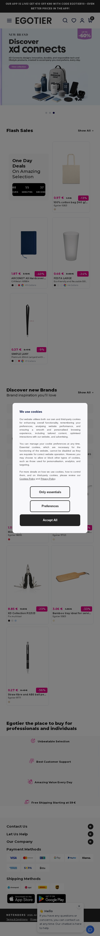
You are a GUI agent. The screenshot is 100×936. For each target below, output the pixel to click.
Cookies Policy (27, 478)
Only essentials (50, 492)
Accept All (50, 520)
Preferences (50, 506)
